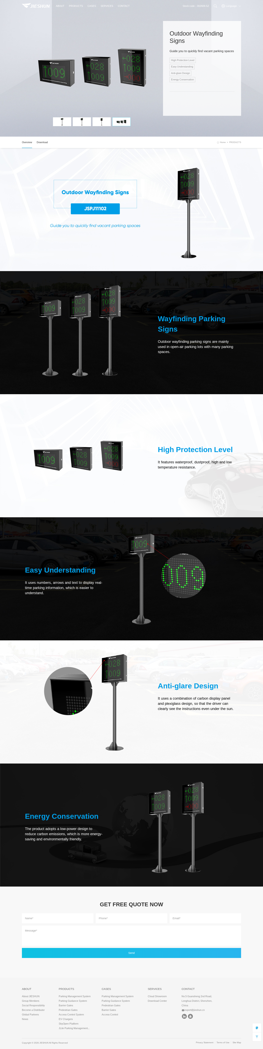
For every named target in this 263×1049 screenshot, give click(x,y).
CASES (92, 6)
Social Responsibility (33, 1005)
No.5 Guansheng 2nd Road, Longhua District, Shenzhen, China (197, 1001)
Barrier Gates (66, 1005)
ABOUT (60, 6)
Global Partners (30, 1014)
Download (42, 142)
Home (223, 142)
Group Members (30, 1001)
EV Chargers (66, 1019)
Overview (27, 142)
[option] (92, 69)
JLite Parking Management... (74, 1028)
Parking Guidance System (73, 1001)
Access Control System (71, 1014)
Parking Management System (75, 996)
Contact (188, 988)
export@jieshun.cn (194, 1010)
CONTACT (124, 6)
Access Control (110, 1014)
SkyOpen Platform (68, 1023)
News (25, 1019)
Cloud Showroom (157, 996)
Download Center (157, 1001)
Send (131, 952)
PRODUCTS (76, 6)
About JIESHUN (31, 996)
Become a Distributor (33, 1010)
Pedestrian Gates (68, 1010)
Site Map (237, 1042)
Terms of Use (223, 1042)
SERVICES (107, 6)
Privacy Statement (204, 1042)
